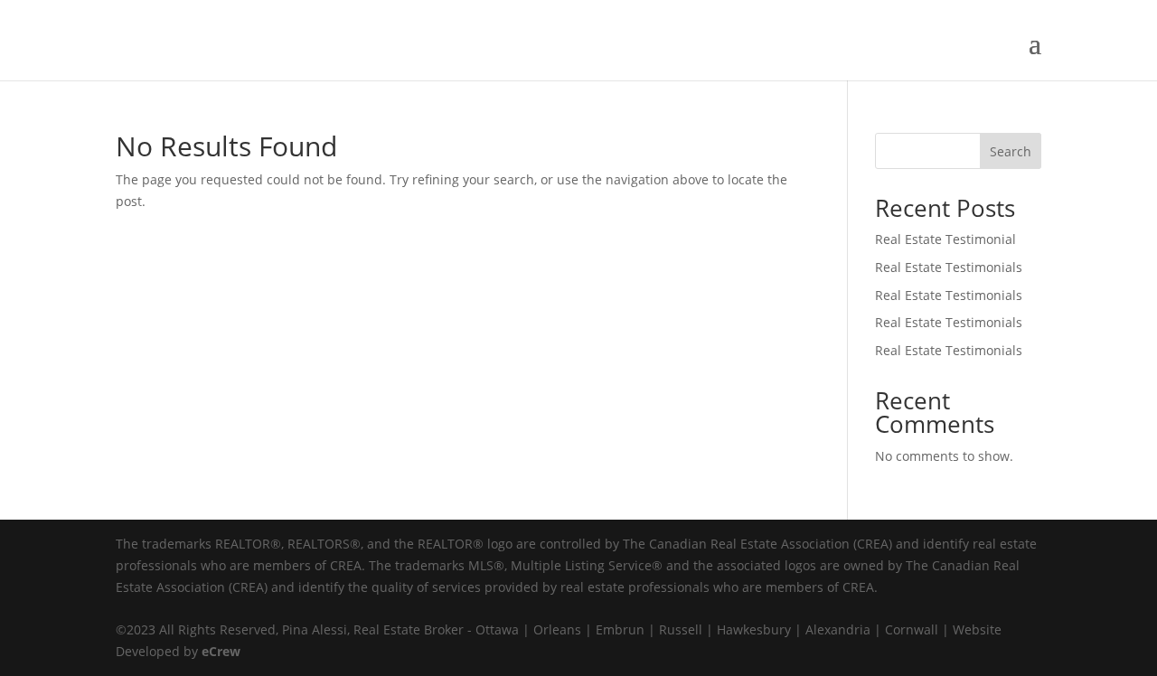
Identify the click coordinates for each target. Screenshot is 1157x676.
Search (1010, 151)
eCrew (221, 651)
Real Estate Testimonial (945, 239)
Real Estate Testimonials (948, 267)
